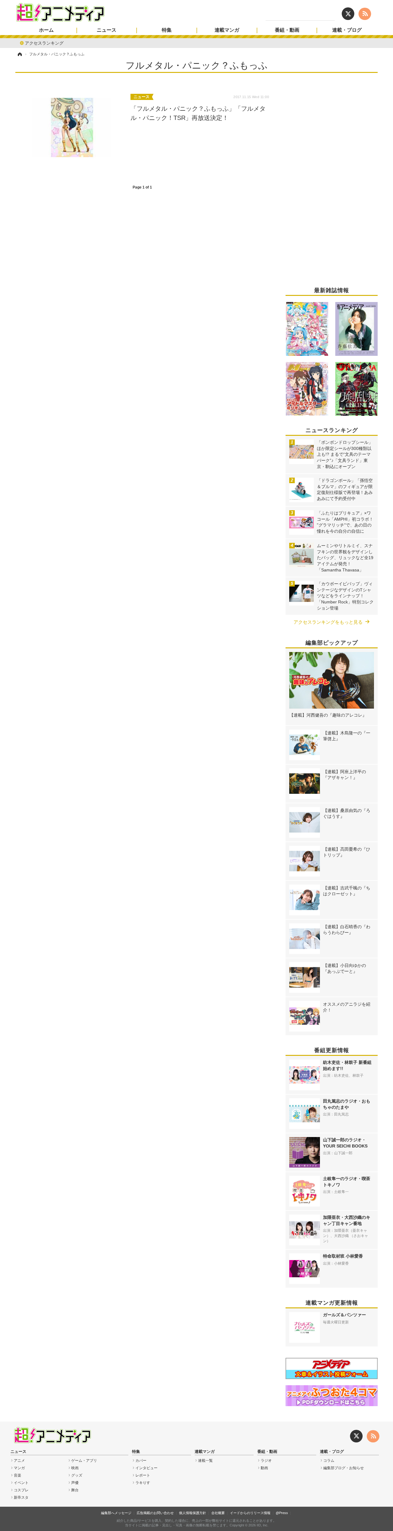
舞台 (75, 1490)
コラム (328, 1460)
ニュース (106, 30)
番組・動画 (287, 30)
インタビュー (146, 1468)
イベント (21, 1483)
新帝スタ (21, 1497)
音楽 (17, 1475)
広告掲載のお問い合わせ (155, 1513)
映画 (75, 1468)
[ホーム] (19, 54)
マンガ (19, 1468)
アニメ (19, 1460)
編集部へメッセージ (116, 1513)
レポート (142, 1475)
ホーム (46, 30)
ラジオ (266, 1460)
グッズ (76, 1475)
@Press (282, 1513)
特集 (167, 30)
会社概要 (218, 1513)
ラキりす (142, 1483)
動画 (264, 1468)
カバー (140, 1460)
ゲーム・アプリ (84, 1460)
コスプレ (21, 1490)
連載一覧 (205, 1460)
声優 (75, 1483)
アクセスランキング (44, 43)
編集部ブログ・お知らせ (343, 1468)
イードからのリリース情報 (250, 1513)
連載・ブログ (347, 30)
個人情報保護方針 (192, 1513)
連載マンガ (227, 30)
